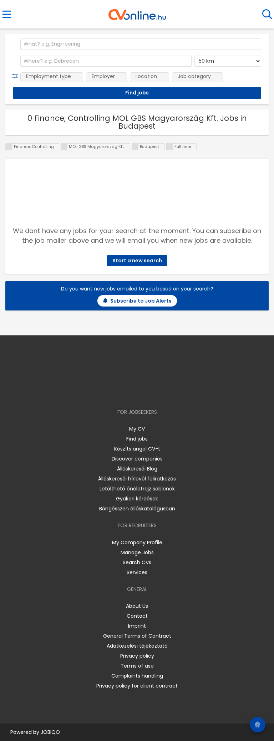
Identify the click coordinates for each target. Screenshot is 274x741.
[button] (16, 76)
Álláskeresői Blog (137, 468)
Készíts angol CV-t (137, 448)
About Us (137, 605)
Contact (137, 615)
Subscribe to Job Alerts (141, 300)
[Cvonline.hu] (137, 12)
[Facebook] (121, 391)
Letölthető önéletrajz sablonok (137, 488)
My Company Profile (137, 542)
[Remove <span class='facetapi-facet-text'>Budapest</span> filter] (135, 147)
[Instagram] (132, 391)
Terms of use (137, 665)
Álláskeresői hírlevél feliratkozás (137, 478)
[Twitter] (155, 391)
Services (137, 572)
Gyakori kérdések (137, 498)
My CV (137, 428)
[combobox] (140, 44)
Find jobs (137, 438)
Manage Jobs (137, 552)
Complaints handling (137, 675)
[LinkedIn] (144, 391)
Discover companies (137, 458)
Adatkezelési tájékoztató (137, 645)
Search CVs (137, 562)
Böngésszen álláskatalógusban (137, 508)
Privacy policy (137, 655)
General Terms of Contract (137, 635)
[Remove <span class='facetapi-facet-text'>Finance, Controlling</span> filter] (9, 147)
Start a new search (137, 260)
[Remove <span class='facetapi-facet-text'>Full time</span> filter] (169, 147)
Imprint (137, 625)
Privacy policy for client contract (137, 685)
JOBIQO (50, 732)
